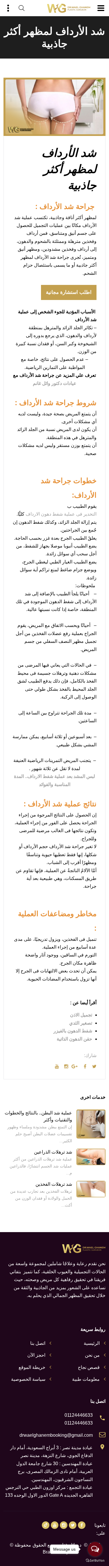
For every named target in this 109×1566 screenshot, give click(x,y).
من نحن (92, 1355)
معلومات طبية (86, 1379)
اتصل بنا (37, 1343)
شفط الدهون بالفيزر (72, 1030)
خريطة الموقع (32, 1367)
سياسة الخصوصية (28, 1379)
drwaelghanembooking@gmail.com (56, 1435)
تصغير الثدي (80, 1023)
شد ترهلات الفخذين (53, 1184)
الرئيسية (92, 1343)
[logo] (68, 8)
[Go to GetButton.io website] (95, 1560)
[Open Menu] (101, 8)
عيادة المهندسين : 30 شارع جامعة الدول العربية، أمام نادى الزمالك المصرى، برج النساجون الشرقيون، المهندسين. (54, 1471)
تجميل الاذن (81, 1014)
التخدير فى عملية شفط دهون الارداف (61, 514)
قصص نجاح (89, 1367)
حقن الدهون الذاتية (74, 1038)
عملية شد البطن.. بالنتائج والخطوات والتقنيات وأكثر (38, 1116)
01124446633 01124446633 (79, 1419)
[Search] (21, 8)
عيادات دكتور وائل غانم (54, 383)
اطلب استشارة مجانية (69, 292)
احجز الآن (36, 1355)
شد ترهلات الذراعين (53, 1152)
